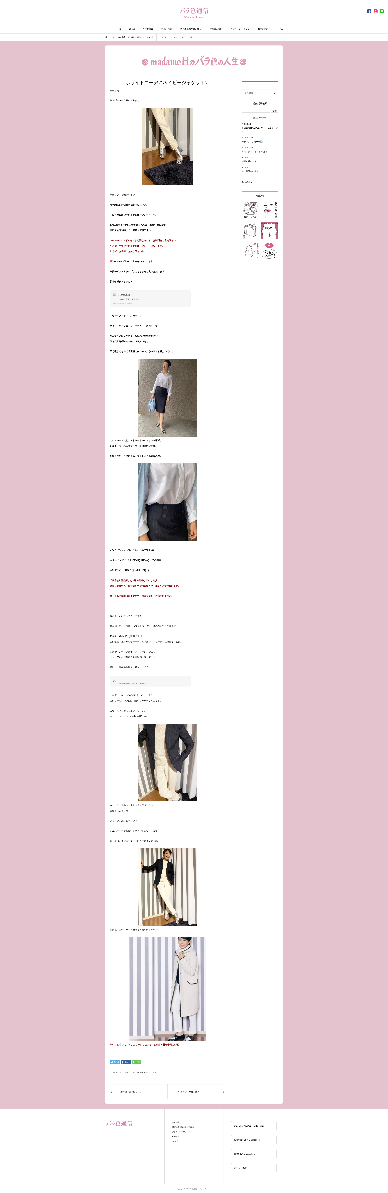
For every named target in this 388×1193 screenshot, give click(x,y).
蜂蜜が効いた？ (249, 161)
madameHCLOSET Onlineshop (249, 1126)
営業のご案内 (216, 29)
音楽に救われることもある (254, 151)
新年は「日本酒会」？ (131, 1092)
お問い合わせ (264, 29)
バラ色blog (148, 29)
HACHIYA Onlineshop (244, 1154)
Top (119, 29)
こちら (143, 204)
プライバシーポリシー (181, 1132)
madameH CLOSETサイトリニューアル (260, 130)
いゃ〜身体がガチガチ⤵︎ (189, 1092)
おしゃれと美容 (122, 1072)
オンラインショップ (240, 29)
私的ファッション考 (148, 1072)
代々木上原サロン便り (190, 29)
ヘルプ (174, 1141)
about (132, 29)
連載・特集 (166, 29)
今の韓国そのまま (250, 171)
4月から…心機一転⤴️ (252, 141)
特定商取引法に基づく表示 (183, 1127)
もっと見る (247, 182)
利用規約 (175, 1136)
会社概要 (175, 1122)
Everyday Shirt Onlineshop (247, 1140)
